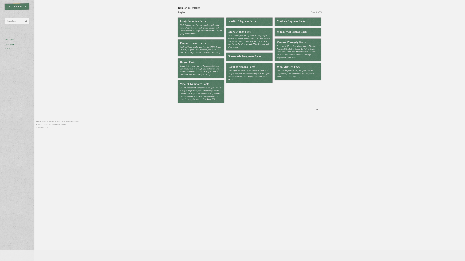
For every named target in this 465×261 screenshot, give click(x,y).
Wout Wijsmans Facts (241, 66)
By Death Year (59, 121)
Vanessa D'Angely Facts (291, 42)
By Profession (9, 49)
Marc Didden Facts (240, 31)
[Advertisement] (17, 92)
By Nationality (10, 44)
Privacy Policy (56, 124)
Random (76, 121)
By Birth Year (40, 121)
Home (7, 35)
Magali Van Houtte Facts (292, 31)
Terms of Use (47, 124)
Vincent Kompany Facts (194, 83)
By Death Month (68, 121)
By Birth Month (49, 121)
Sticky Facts (17, 6)
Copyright (63, 124)
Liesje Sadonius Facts (193, 21)
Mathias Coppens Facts (291, 21)
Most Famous (9, 39)
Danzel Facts (187, 62)
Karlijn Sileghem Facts (242, 21)
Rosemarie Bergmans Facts (244, 56)
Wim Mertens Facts (288, 66)
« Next (317, 110)
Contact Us (39, 124)
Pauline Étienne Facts (193, 43)
